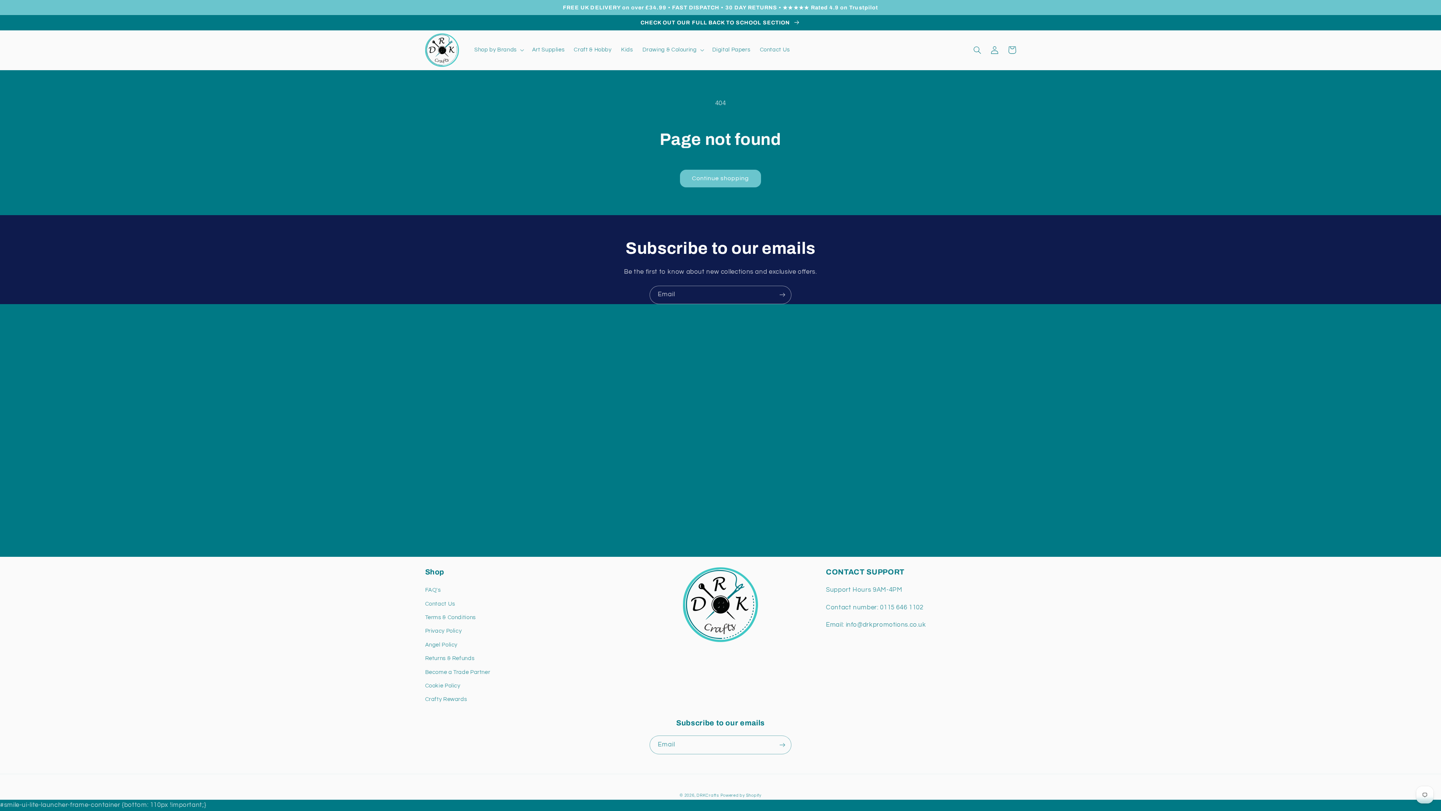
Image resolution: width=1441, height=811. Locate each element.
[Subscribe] (782, 295)
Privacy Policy (443, 631)
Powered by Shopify (740, 795)
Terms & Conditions (450, 617)
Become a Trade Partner (457, 672)
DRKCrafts (707, 795)
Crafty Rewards (446, 699)
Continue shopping (720, 178)
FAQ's (433, 590)
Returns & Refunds (450, 658)
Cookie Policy (442, 686)
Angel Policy (441, 645)
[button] (498, 50)
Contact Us (440, 604)
